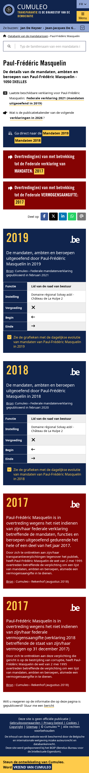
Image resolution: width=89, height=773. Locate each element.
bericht (49, 705)
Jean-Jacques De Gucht (63, 28)
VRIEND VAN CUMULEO (32, 767)
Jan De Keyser (31, 28)
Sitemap (32, 727)
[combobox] (50, 46)
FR (81, 4)
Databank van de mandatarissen (28, 36)
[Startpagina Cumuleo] (4, 36)
